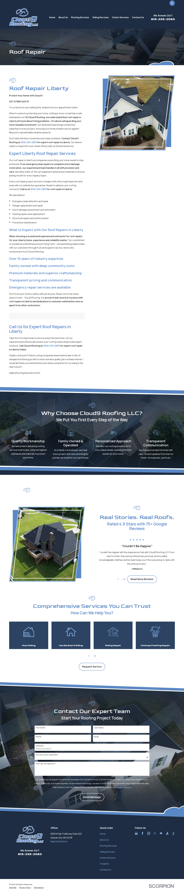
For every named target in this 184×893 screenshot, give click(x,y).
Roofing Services (108, 845)
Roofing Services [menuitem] (80, 17)
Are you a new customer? (47, 755)
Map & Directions (59, 841)
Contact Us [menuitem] (138, 17)
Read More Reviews (142, 579)
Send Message (92, 797)
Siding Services (107, 851)
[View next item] (123, 579)
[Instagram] (148, 833)
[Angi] (167, 833)
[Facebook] (142, 833)
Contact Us (105, 869)
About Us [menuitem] (63, 17)
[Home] (23, 17)
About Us (104, 839)
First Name (40, 728)
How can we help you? (45, 764)
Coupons (104, 863)
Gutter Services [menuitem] (120, 17)
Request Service (92, 666)
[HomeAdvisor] (160, 833)
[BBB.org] (173, 833)
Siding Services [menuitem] (100, 17)
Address (39, 746)
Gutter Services (108, 857)
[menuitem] (12, 887)
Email (96, 737)
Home (103, 833)
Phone (38, 737)
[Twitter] (154, 833)
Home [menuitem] (52, 17)
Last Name (99, 728)
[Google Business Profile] (136, 833)
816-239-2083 (163, 19)
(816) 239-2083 (29, 142)
